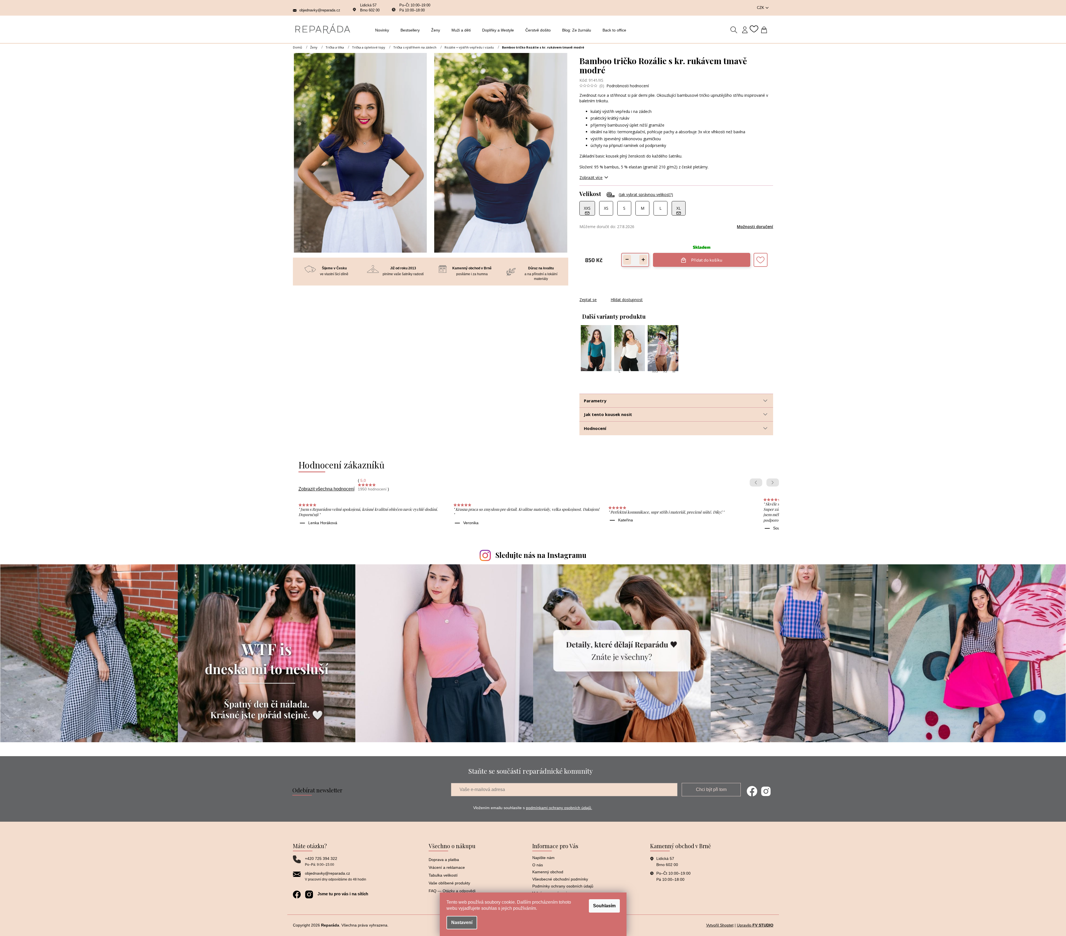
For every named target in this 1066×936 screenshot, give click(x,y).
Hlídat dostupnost (627, 299)
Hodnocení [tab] (595, 428)
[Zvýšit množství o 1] (643, 260)
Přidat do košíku (706, 257)
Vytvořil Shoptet (720, 925)
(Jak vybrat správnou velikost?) (646, 194)
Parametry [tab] (595, 400)
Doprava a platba (444, 859)
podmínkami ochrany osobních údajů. (559, 808)
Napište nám (543, 857)
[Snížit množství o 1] (627, 260)
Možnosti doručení (755, 226)
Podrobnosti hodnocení (627, 85)
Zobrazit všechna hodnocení (326, 489)
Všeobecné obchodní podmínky (560, 879)
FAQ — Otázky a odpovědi (452, 891)
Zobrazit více (591, 177)
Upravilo (755, 925)
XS (665, 371)
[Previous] (756, 482)
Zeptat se (588, 299)
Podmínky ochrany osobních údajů (562, 886)
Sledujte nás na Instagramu (541, 555)
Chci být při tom (711, 789)
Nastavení (461, 922)
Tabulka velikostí (443, 875)
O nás (537, 865)
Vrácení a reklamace (447, 867)
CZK (761, 8)
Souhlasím (604, 905)
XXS (655, 371)
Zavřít (609, 294)
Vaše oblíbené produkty (449, 883)
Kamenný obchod (547, 872)
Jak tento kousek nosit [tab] (608, 414)
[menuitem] (383, 30)
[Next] (772, 482)
